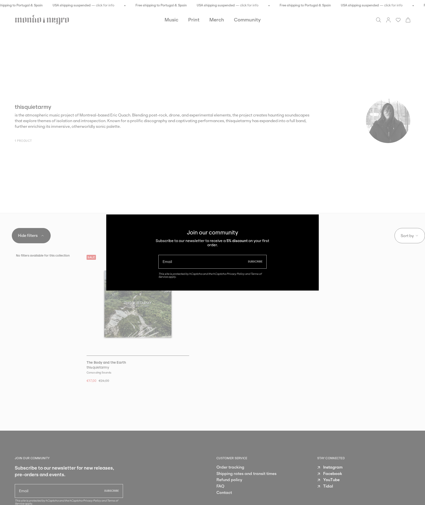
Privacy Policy (235, 273)
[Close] (311, 221)
